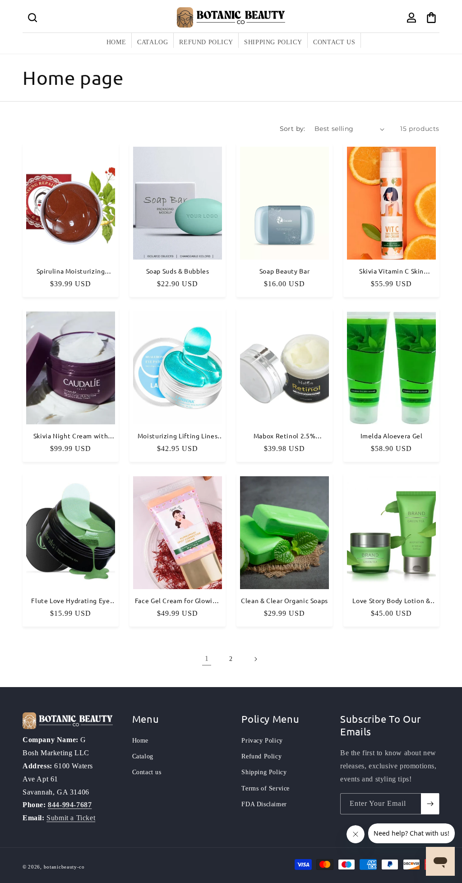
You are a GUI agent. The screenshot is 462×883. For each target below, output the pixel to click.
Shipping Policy (263, 772)
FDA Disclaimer (263, 804)
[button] (32, 17)
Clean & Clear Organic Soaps (284, 600)
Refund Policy (261, 756)
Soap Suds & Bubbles (177, 271)
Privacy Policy (261, 740)
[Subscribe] (430, 803)
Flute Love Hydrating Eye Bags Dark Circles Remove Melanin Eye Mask (70, 601)
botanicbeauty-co (64, 866)
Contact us (147, 772)
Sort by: (292, 129)
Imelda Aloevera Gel (391, 436)
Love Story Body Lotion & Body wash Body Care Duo (391, 601)
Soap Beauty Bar (284, 271)
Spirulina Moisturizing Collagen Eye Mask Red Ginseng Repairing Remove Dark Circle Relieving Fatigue (70, 272)
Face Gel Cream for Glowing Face (177, 601)
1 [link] (207, 658)
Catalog (142, 756)
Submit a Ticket (70, 818)
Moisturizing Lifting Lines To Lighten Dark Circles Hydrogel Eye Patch (177, 436)
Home (140, 740)
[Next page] (255, 659)
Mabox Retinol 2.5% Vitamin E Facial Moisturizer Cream (284, 436)
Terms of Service (265, 788)
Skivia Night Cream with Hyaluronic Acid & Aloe (70, 436)
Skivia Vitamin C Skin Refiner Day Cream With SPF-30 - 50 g (391, 272)
